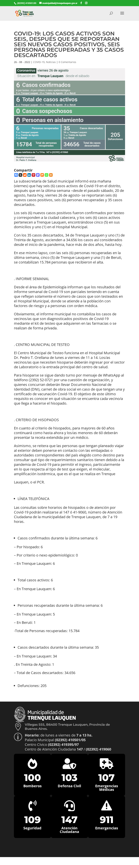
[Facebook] (16, 175)
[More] (51, 175)
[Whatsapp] (46, 175)
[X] (20, 175)
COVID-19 (39, 62)
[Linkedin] (29, 175)
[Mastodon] (38, 175)
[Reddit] (25, 175)
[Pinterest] (33, 175)
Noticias (51, 62)
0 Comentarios (67, 62)
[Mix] (42, 175)
